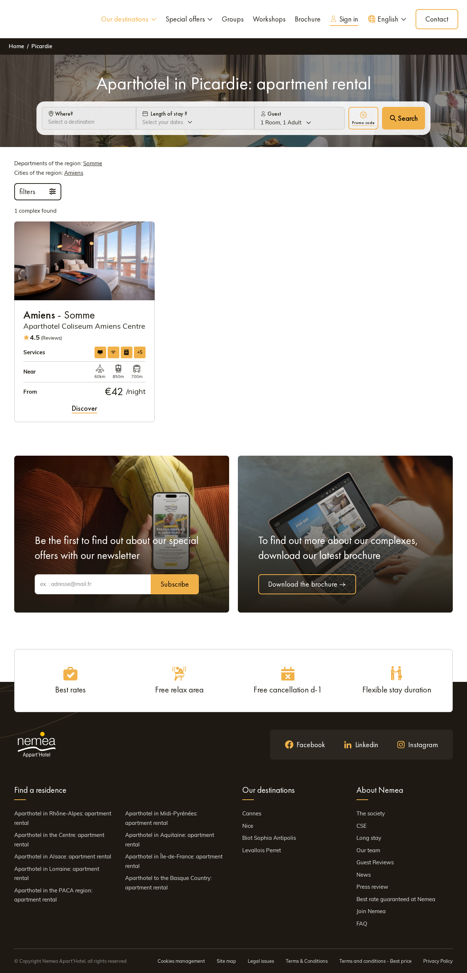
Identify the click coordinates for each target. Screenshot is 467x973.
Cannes (251, 813)
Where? (63, 113)
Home (16, 46)
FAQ (361, 923)
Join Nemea (371, 911)
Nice (247, 825)
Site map (226, 961)
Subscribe (175, 584)
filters (28, 191)
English (388, 19)
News (363, 874)
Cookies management (181, 961)
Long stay (368, 837)
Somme (92, 163)
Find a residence (40, 789)
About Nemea (379, 789)
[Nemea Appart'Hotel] (31, 19)
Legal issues (261, 961)
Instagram (423, 744)
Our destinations (124, 19)
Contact (436, 19)
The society (370, 813)
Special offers (185, 19)
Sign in (348, 19)
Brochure (308, 19)
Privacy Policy (438, 961)
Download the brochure (302, 584)
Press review (372, 886)
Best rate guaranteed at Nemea (395, 899)
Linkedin (366, 744)
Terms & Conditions (307, 961)
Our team (368, 850)
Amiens (73, 172)
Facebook (311, 744)
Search (408, 118)
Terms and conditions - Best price (375, 961)
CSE (361, 825)
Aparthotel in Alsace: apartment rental (62, 856)
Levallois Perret (261, 850)
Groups (233, 19)
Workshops (269, 19)
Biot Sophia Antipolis (269, 837)
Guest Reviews (375, 862)
